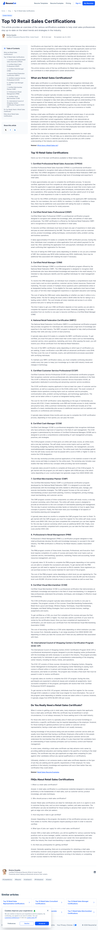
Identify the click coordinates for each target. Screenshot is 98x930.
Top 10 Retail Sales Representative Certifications (13, 902)
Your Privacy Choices (64, 925)
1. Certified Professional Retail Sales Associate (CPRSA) (16, 60)
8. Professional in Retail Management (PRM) (14, 93)
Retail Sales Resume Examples (48, 772)
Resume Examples (57, 3)
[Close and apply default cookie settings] (48, 910)
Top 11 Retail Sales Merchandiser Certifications (80, 912)
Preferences (12, 923)
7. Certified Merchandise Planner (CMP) (14, 88)
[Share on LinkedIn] (15, 130)
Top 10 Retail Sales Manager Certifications (78, 902)
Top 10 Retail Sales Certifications (14, 57)
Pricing (68, 3)
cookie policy (31, 917)
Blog (9, 11)
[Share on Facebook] (10, 130)
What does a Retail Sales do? (47, 145)
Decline (26, 923)
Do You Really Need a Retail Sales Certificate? (14, 110)
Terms (52, 925)
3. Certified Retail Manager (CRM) (15, 70)
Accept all (42, 923)
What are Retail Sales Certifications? (10, 53)
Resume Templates (41, 3)
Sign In (78, 3)
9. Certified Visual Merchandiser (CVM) (13, 97)
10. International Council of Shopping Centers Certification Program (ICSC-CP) (16, 104)
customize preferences (12, 917)
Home (3, 11)
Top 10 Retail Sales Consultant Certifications (46, 902)
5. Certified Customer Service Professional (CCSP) (16, 79)
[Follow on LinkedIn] (94, 872)
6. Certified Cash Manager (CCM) (15, 83)
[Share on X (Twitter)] (6, 130)
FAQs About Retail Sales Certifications (11, 115)
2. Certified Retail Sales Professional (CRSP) (14, 65)
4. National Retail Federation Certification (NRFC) (15, 74)
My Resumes (88, 3)
